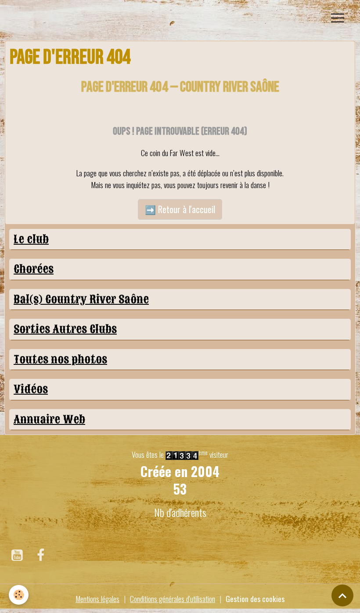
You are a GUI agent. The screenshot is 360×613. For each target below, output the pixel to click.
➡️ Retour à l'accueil (180, 209)
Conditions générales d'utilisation (172, 598)
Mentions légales (97, 598)
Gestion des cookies (255, 598)
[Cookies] (19, 595)
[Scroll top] (342, 595)
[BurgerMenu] (337, 18)
